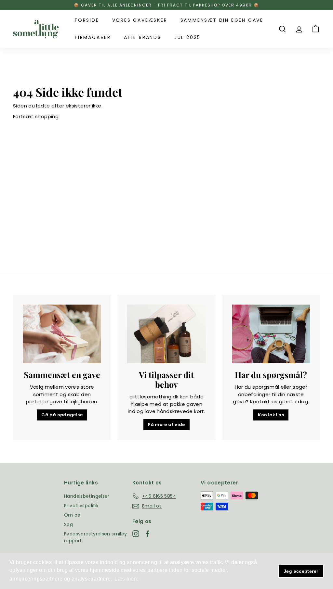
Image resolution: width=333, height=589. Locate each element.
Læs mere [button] (126, 579)
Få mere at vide (166, 424)
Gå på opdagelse (62, 415)
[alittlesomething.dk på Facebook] (147, 533)
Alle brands (142, 37)
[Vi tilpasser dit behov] (166, 334)
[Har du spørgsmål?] (271, 334)
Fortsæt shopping (36, 116)
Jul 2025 (187, 37)
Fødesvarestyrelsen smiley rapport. (95, 537)
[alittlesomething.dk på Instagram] (135, 533)
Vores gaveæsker (139, 20)
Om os (72, 515)
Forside (87, 20)
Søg (68, 524)
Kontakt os (271, 415)
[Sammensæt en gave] (62, 334)
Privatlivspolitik (81, 505)
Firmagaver (93, 37)
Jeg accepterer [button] (301, 571)
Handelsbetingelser (87, 496)
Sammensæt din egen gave (221, 20)
